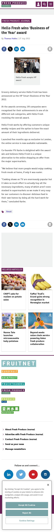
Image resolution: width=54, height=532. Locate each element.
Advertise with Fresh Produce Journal (24, 434)
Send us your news (14, 444)
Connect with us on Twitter (20, 474)
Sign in (15, 43)
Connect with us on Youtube (33, 474)
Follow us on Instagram (45, 474)
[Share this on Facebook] (4, 49)
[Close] (48, 485)
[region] (27, 505)
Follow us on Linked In (8, 474)
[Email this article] (22, 49)
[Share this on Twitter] (10, 49)
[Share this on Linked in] (16, 49)
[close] (52, 43)
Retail (9, 211)
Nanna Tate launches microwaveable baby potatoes (11, 337)
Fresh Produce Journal (16, 20)
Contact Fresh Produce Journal (21, 439)
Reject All (26, 513)
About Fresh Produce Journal (20, 429)
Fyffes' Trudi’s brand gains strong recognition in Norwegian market (40, 298)
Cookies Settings (27, 520)
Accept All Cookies (26, 505)
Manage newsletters (15, 449)
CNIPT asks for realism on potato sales (12, 296)
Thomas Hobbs (10, 38)
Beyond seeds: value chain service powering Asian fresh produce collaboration (40, 338)
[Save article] (50, 49)
